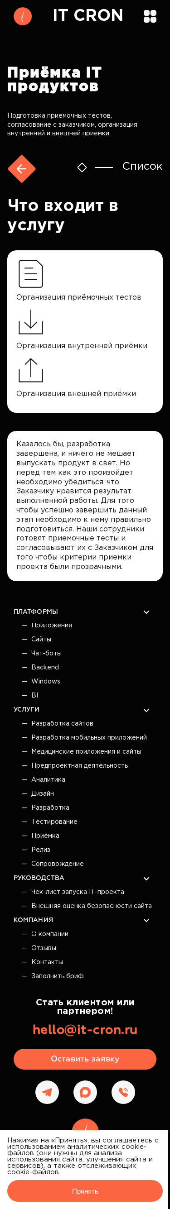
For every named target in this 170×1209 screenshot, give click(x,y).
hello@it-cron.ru (85, 1030)
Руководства (39, 878)
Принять (85, 1191)
